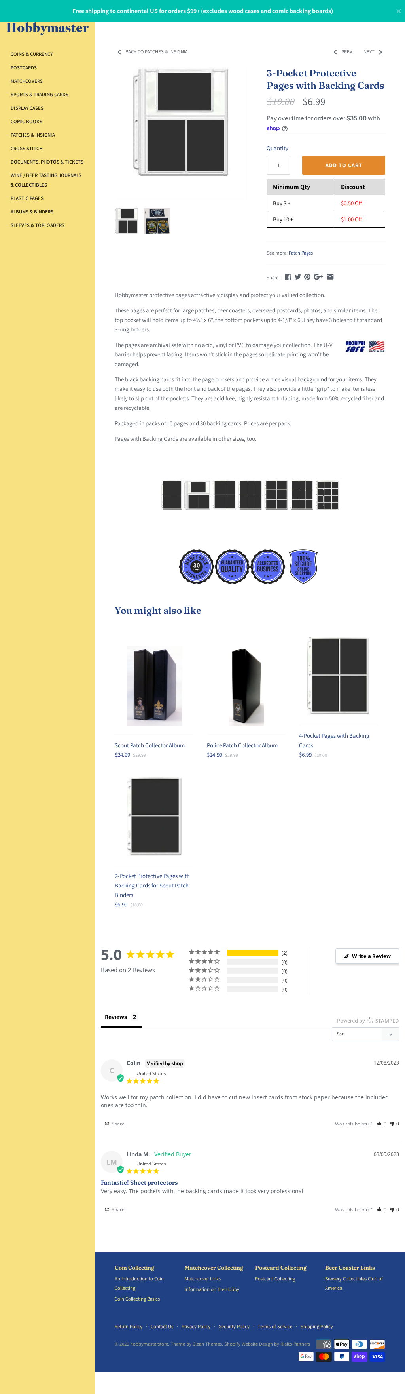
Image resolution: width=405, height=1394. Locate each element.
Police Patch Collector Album (242, 745)
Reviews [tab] (116, 1017)
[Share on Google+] (318, 276)
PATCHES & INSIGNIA (33, 134)
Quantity (277, 148)
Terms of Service (275, 1326)
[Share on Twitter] (298, 276)
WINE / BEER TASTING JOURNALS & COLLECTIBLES (46, 180)
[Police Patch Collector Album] (246, 686)
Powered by (368, 1020)
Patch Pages (301, 252)
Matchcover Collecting (214, 1268)
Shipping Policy (317, 1326)
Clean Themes (207, 1344)
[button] (381, 1123)
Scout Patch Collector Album (150, 745)
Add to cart (344, 165)
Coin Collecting (134, 1268)
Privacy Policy (196, 1326)
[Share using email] (330, 276)
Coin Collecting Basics (137, 1298)
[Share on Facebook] (288, 276)
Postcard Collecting (281, 1268)
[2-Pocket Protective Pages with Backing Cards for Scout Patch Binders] (154, 816)
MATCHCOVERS (27, 81)
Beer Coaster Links (350, 1268)
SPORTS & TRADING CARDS (39, 94)
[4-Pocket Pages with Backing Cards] (338, 676)
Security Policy (234, 1326)
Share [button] (117, 1123)
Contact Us (162, 1326)
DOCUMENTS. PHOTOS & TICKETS (47, 161)
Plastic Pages (27, 198)
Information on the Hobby (212, 1289)
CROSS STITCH (26, 148)
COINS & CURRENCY (32, 54)
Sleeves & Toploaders (37, 225)
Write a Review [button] (371, 956)
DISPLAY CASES (27, 108)
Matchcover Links (203, 1278)
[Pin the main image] (307, 276)
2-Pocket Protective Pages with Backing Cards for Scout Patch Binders (152, 885)
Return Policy (128, 1326)
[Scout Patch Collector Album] (154, 686)
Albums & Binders (32, 211)
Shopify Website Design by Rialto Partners (267, 1344)
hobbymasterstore (149, 1344)
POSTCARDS (24, 67)
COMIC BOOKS (26, 121)
